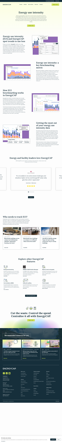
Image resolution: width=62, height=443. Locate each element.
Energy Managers (23, 373)
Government (22, 384)
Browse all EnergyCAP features (31, 295)
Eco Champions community (50, 378)
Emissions (35, 376)
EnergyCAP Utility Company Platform (39, 381)
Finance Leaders (23, 376)
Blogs (47, 373)
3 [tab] (30, 192)
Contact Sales (35, 391)
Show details (3, 441)
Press (47, 379)
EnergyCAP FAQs (36, 393)
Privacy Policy (57, 401)
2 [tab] (29, 192)
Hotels (22, 394)
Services (47, 389)
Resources (36, 4)
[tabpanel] (31, 179)
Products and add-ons (37, 371)
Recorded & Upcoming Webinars (51, 381)
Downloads (47, 374)
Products (20, 4)
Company (41, 4)
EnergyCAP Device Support (50, 390)
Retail (21, 392)
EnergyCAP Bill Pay (36, 379)
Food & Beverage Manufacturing (25, 389)
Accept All (53, 439)
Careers (35, 390)
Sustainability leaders (24, 374)
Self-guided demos (49, 384)
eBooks (47, 376)
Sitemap (47, 394)
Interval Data (35, 374)
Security (35, 395)
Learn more (31, 197)
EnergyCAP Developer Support (50, 392)
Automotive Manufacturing (24, 390)
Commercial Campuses (24, 382)
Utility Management (36, 373)
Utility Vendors (23, 387)
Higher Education (23, 381)
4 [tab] (31, 192)
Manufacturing (23, 395)
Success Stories (30, 4)
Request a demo (55, 4)
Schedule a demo (31, 25)
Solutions (25, 4)
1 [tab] (28, 192)
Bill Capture (35, 378)
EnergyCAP (13, 44)
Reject (59, 439)
